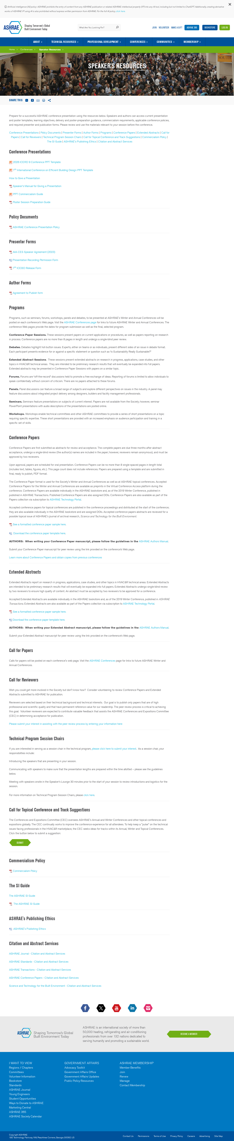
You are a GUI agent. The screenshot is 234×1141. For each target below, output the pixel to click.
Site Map (218, 1136)
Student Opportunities (22, 1098)
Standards (15, 1085)
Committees (16, 1072)
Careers (191, 1136)
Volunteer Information (22, 1076)
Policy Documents (51, 132)
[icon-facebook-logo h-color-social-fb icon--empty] (86, 1008)
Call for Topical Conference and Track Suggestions (111, 137)
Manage (125, 1080)
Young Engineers (19, 1094)
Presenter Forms (72, 132)
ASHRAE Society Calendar (25, 1116)
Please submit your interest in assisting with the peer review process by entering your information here (65, 723)
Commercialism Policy (154, 137)
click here (89, 795)
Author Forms (90, 132)
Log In (225, 27)
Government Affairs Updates (81, 1076)
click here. (121, 11)
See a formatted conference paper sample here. (39, 611)
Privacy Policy (176, 1136)
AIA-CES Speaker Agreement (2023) (34, 252)
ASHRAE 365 (192, 27)
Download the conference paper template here (39, 533)
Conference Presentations (24, 132)
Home (12, 49)
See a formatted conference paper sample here (39, 524)
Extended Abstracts (148, 132)
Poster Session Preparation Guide (31, 202)
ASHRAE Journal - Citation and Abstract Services (37, 953)
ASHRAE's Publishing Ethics (80, 141)
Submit (20, 842)
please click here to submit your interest (114, 748)
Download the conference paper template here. (39, 619)
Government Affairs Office (80, 1072)
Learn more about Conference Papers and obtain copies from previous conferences (55, 557)
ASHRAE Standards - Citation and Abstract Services (38, 961)
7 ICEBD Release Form (27, 268)
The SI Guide (54, 141)
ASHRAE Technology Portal (65, 499)
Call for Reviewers (31, 137)
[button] (229, 5)
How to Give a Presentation (24, 178)
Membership (191, 41)
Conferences (137, 41)
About (36, 41)
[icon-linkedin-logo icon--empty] (133, 1008)
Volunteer (164, 27)
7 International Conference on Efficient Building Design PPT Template (53, 170)
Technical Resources (63, 41)
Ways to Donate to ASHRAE (26, 1103)
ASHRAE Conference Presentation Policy (36, 227)
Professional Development (103, 41)
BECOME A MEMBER (189, 1034)
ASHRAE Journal (19, 1089)
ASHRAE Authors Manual (153, 541)
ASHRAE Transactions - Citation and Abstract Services (40, 969)
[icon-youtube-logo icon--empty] (117, 1008)
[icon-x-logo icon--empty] (101, 1008)
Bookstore (210, 27)
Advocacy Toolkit (74, 1067)
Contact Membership (132, 1085)
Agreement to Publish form (28, 292)
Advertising (204, 1136)
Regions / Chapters (21, 1067)
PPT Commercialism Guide (28, 194)
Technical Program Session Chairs (62, 137)
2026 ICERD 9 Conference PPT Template (37, 162)
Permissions (143, 1136)
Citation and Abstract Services (115, 141)
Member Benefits (130, 1067)
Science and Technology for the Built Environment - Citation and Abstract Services (55, 985)
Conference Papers (124, 132)
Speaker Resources (50, 49)
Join (154, 27)
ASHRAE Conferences (102, 660)
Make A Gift (176, 27)
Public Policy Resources (79, 1080)
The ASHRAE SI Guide (22, 895)
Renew (124, 1076)
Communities (164, 41)
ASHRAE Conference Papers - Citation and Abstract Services (44, 977)
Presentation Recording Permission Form (36, 260)
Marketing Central (20, 1107)
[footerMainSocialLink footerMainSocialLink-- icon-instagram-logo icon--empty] (148, 1008)
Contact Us (128, 1136)
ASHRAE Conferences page (80, 322)
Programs (105, 132)
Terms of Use (160, 1136)
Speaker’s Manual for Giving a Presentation (37, 186)
